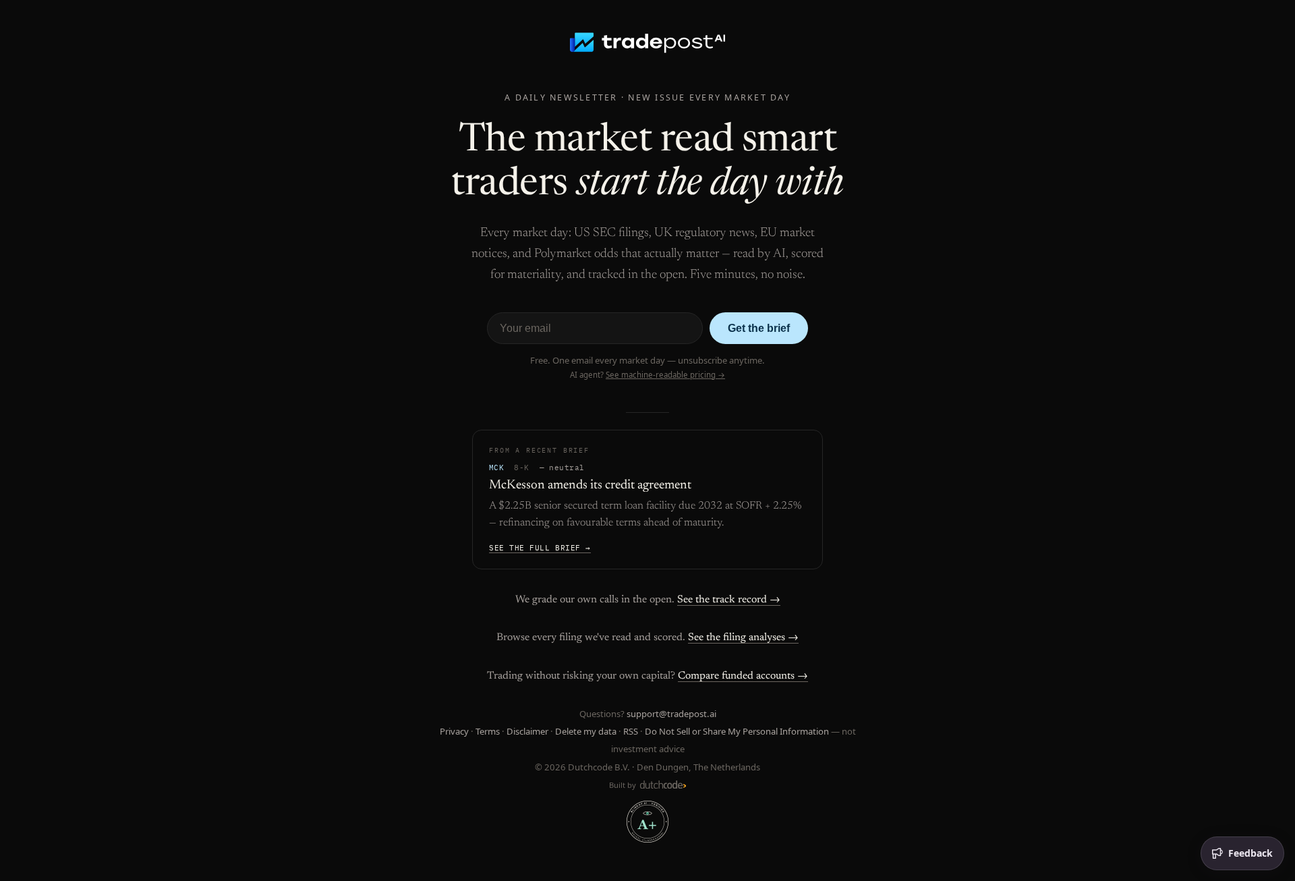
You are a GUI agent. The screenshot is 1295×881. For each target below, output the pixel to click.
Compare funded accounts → (743, 676)
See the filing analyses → (743, 637)
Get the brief (759, 328)
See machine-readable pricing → (665, 375)
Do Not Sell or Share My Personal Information (737, 731)
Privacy (454, 731)
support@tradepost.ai (671, 714)
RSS (630, 731)
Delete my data (585, 731)
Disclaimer (527, 731)
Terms (488, 731)
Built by (623, 785)
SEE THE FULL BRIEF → (540, 547)
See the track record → (728, 599)
